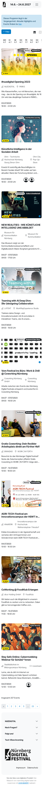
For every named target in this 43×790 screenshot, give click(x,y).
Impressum (20, 767)
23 (33, 706)
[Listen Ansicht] (33, 32)
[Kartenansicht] (39, 32)
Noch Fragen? (11, 727)
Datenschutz (32, 767)
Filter (7, 31)
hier (20, 24)
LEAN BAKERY (23, 783)
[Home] (4, 4)
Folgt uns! (9, 733)
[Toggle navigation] (36, 4)
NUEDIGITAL (10, 721)
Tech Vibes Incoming (14, 740)
